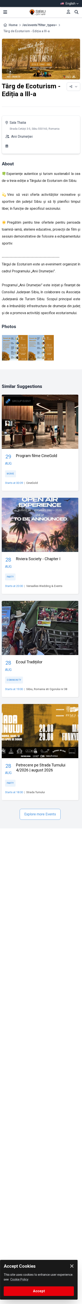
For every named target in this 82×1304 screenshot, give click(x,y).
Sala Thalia (18, 123)
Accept (39, 1291)
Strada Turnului (35, 792)
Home (13, 25)
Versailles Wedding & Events (44, 586)
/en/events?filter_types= (39, 25)
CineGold (32, 482)
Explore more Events (40, 814)
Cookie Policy (19, 1279)
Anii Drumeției (22, 136)
